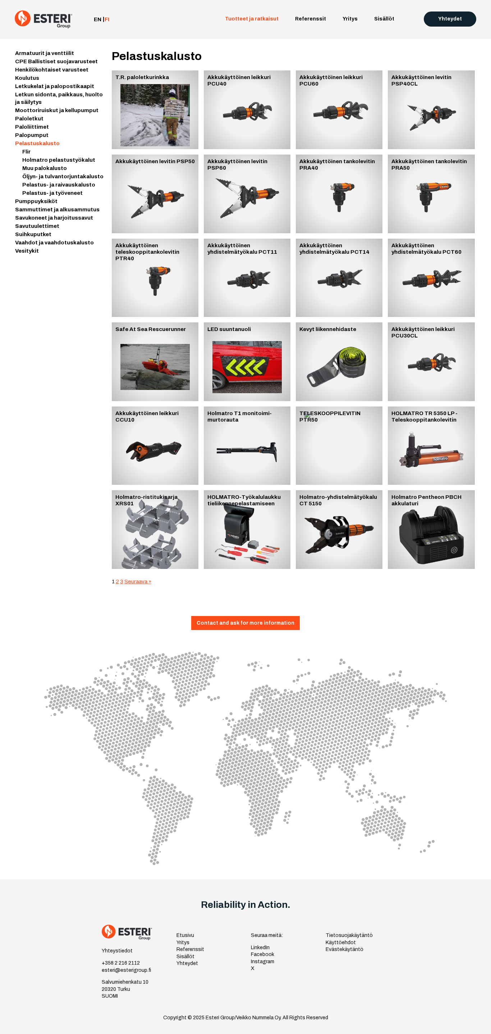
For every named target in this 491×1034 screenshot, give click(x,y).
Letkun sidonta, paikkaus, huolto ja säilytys (248, 101)
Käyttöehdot (341, 942)
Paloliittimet (240, 136)
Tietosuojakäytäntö (349, 935)
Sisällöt (384, 19)
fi (107, 19)
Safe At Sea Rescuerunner (150, 329)
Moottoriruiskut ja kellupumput (247, 117)
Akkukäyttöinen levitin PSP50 (155, 161)
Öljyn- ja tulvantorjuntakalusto (63, 176)
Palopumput (239, 145)
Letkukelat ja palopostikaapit (244, 85)
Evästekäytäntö (344, 949)
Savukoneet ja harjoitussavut (243, 188)
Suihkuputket (241, 207)
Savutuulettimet (244, 198)
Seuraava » (137, 581)
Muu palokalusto (44, 168)
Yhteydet (450, 19)
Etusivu (185, 935)
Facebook (262, 954)
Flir (26, 152)
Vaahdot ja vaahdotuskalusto (247, 218)
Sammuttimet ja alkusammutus (244, 174)
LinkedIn (260, 947)
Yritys (350, 19)
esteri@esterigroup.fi (126, 970)
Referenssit (310, 19)
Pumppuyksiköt (243, 162)
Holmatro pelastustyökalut (58, 160)
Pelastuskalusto (245, 154)
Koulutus (236, 73)
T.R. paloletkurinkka (142, 77)
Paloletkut (238, 128)
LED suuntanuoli (229, 329)
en (97, 19)
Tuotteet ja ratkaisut (252, 19)
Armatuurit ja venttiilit (252, 37)
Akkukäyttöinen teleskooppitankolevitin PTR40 (147, 252)
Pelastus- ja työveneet (52, 193)
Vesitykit (236, 229)
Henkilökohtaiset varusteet (246, 63)
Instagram (262, 961)
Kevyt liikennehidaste (327, 329)
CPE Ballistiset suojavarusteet (243, 49)
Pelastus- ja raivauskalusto (58, 185)
